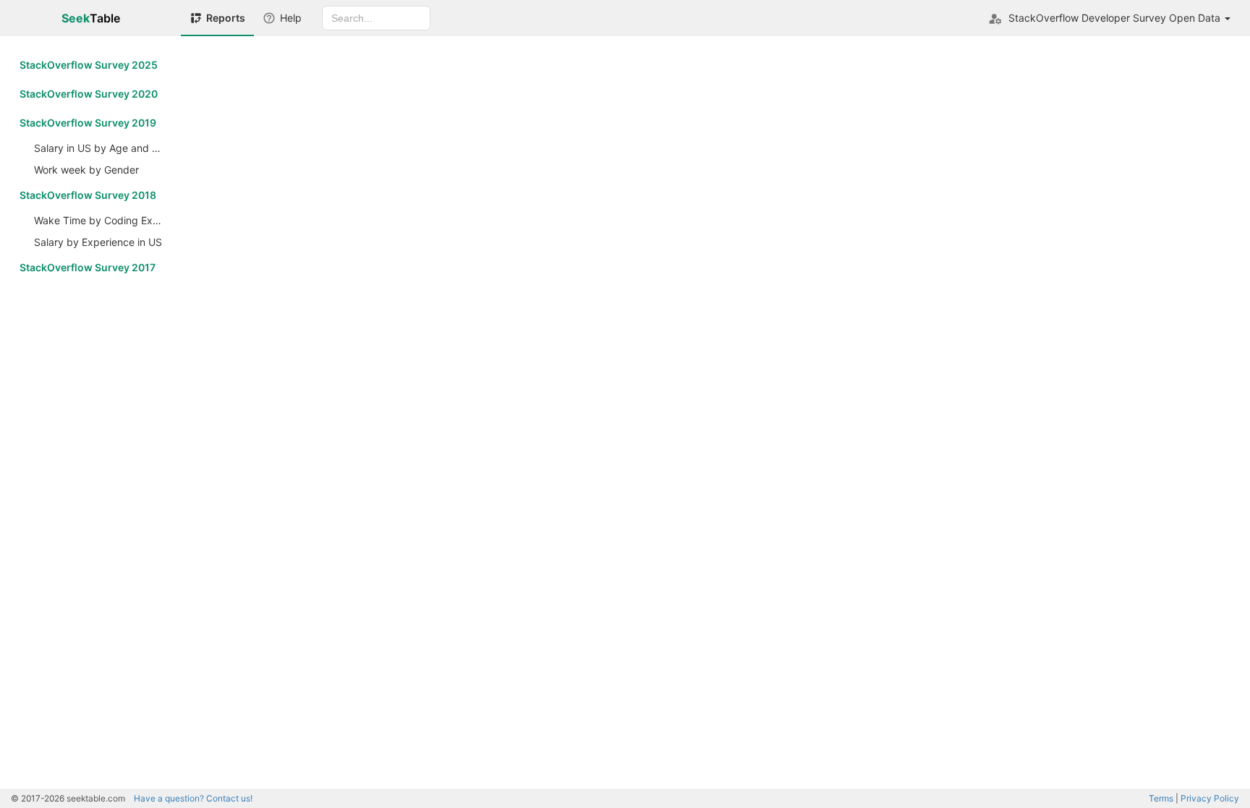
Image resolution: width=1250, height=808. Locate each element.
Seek (90, 18)
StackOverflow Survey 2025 (89, 65)
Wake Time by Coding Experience (102, 220)
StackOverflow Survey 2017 (88, 267)
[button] (1109, 18)
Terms (1161, 798)
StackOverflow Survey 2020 (89, 94)
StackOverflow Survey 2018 (88, 195)
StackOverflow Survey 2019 (88, 122)
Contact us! (193, 798)
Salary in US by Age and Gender (102, 148)
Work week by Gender (86, 169)
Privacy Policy (1210, 798)
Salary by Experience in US (98, 242)
